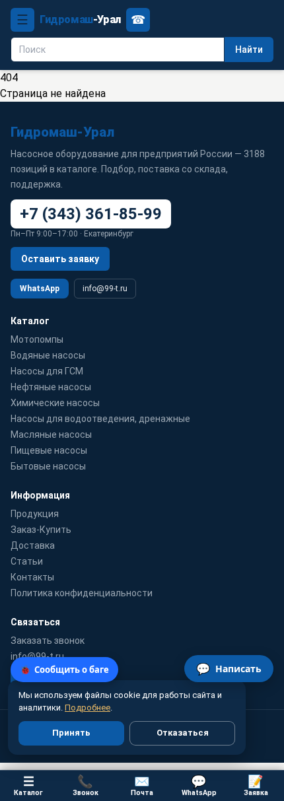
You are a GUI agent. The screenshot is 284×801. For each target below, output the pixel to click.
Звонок (85, 785)
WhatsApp (39, 288)
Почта (142, 785)
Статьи (27, 561)
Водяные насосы (48, 355)
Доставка (33, 545)
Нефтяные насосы (51, 387)
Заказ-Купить (41, 529)
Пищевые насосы (49, 450)
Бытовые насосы (48, 466)
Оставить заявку (60, 259)
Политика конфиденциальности (82, 593)
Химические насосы (55, 403)
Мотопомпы (37, 339)
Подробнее (87, 708)
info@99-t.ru (105, 288)
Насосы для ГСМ (47, 371)
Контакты (32, 577)
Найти (249, 49)
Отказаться (183, 733)
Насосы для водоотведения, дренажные (100, 418)
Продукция (35, 513)
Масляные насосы (51, 434)
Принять (71, 733)
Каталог (28, 785)
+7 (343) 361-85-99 (91, 214)
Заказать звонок (48, 640)
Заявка (256, 785)
